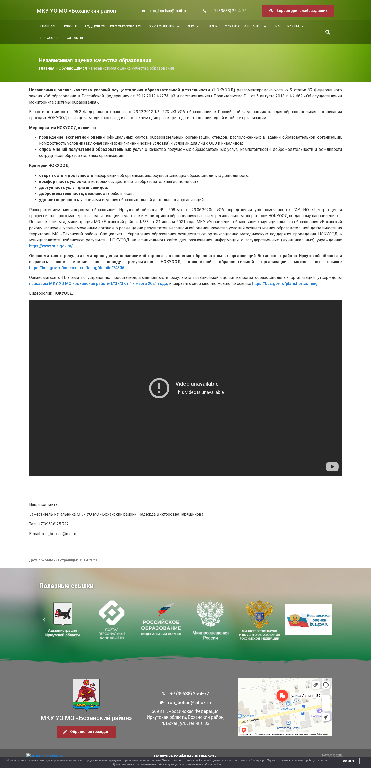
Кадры (293, 26)
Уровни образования (243, 26)
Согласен (349, 761)
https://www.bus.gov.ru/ (51, 246)
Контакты (74, 38)
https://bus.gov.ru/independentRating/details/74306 (76, 267)
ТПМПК (211, 26)
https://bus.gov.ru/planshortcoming (285, 283)
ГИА (277, 26)
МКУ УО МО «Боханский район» (78, 11)
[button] (327, 32)
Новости (70, 26)
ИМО (190, 26)
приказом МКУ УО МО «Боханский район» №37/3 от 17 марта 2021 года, (99, 283)
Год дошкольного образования (113, 26)
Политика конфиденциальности (185, 756)
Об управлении (162, 26)
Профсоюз (49, 38)
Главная (47, 26)
